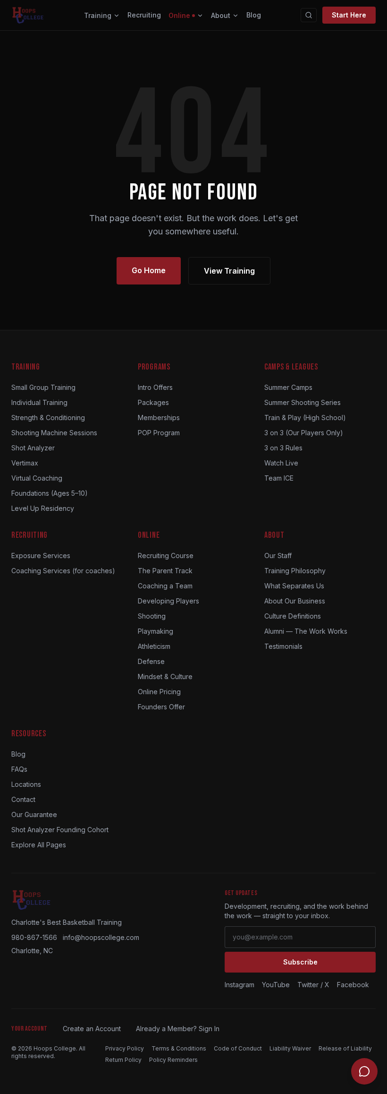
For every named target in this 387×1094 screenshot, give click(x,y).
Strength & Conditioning (48, 417)
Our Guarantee (34, 814)
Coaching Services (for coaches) (63, 571)
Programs (154, 367)
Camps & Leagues (291, 367)
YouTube (276, 985)
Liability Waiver (290, 1048)
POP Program (159, 433)
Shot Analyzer (33, 448)
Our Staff (278, 555)
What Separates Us (294, 586)
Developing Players (168, 601)
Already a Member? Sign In (177, 1029)
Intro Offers (155, 387)
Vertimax (24, 463)
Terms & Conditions (178, 1048)
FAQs (19, 769)
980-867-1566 (34, 937)
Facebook (353, 985)
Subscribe (300, 962)
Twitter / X (313, 985)
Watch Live (281, 463)
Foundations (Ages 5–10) (49, 493)
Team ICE (279, 478)
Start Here (349, 15)
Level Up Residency (42, 508)
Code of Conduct (238, 1048)
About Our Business (294, 601)
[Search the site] (309, 15)
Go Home (149, 270)
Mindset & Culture (165, 676)
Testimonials (283, 646)
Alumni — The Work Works (305, 631)
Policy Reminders (173, 1059)
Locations (26, 784)
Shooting (152, 616)
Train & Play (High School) (305, 417)
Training (97, 15)
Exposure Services (40, 555)
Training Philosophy (295, 571)
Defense (151, 661)
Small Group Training (43, 387)
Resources (28, 734)
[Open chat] (364, 1071)
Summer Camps (288, 387)
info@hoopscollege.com (101, 937)
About (220, 15)
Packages (153, 402)
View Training (229, 271)
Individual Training (39, 402)
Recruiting (144, 15)
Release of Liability (345, 1048)
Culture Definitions (292, 616)
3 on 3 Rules (283, 448)
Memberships (159, 417)
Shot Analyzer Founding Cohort (60, 830)
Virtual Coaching (36, 478)
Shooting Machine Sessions (54, 433)
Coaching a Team (165, 586)
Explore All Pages (38, 845)
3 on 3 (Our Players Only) (303, 433)
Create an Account (92, 1029)
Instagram (239, 985)
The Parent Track (165, 571)
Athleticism (154, 646)
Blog (253, 15)
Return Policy (123, 1059)
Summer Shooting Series (302, 402)
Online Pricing (159, 692)
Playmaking (155, 631)
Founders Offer (161, 707)
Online (179, 15)
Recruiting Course (166, 555)
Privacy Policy (124, 1048)
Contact (23, 799)
